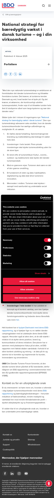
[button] (5, 74)
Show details (40, 273)
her (17, 319)
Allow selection (27, 289)
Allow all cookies (27, 281)
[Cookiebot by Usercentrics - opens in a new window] (40, 198)
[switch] (47, 248)
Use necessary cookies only (27, 298)
